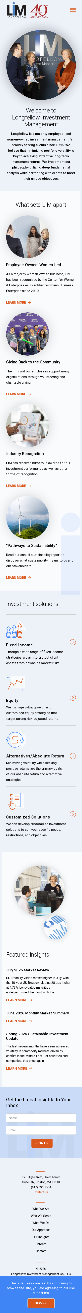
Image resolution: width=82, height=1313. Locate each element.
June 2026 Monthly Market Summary (37, 1013)
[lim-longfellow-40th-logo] (34, 10)
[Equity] (41, 697)
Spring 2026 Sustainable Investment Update (37, 1036)
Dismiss (41, 1303)
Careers (41, 1244)
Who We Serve (41, 1216)
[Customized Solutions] (41, 814)
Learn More (16, 302)
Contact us (41, 1192)
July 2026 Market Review (27, 970)
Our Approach (41, 1230)
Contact (41, 1251)
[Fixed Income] (41, 642)
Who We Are (41, 1209)
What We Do (41, 1223)
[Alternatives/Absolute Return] (41, 756)
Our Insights (41, 1237)
